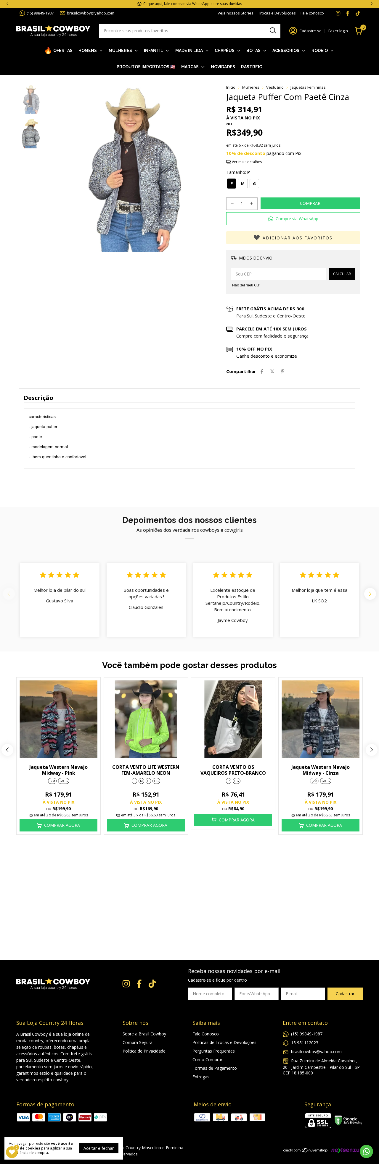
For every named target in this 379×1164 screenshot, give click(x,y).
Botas (253, 50)
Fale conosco (312, 13)
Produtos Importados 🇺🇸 (146, 66)
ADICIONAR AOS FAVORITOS (298, 238)
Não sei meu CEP (246, 285)
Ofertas (63, 50)
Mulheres (120, 50)
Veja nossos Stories (235, 13)
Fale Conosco (205, 1034)
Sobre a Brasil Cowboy (144, 1034)
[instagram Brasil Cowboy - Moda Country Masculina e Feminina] (338, 13)
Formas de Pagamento (214, 1068)
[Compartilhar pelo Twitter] (272, 371)
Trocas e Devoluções (277, 13)
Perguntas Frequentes (213, 1051)
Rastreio (251, 66)
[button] (293, 219)
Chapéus (225, 50)
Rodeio (319, 50)
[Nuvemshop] (305, 1151)
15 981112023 (304, 1042)
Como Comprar (207, 1059)
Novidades (223, 66)
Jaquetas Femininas (308, 87)
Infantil (153, 50)
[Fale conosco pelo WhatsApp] (366, 1151)
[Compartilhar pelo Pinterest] (282, 371)
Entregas (200, 1076)
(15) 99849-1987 (40, 13)
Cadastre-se (310, 30)
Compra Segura (137, 1042)
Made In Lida (189, 50)
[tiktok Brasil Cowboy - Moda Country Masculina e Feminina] (358, 13)
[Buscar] (272, 30)
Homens (87, 50)
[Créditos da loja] (345, 1150)
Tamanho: (238, 172)
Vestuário (275, 87)
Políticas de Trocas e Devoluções (224, 1042)
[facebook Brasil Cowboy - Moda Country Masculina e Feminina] (348, 13)
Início (230, 87)
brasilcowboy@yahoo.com (90, 13)
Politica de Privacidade (144, 1051)
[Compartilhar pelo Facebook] (261, 371)
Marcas (190, 66)
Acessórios (285, 50)
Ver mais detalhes (246, 161)
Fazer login (338, 30)
